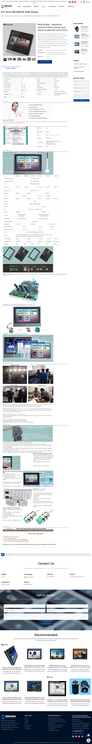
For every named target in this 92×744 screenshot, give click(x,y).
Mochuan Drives (27, 6)
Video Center (71, 6)
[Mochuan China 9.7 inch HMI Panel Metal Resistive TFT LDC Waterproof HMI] (11, 655)
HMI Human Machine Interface (16, 15)
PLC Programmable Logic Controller (79, 67)
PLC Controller (42, 489)
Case (43, 6)
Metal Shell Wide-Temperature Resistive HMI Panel (34, 15)
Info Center (61, 6)
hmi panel (37, 190)
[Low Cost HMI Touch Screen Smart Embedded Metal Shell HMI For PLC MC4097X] (11, 686)
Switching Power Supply (79, 71)
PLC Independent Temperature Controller (57, 721)
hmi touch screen (25, 74)
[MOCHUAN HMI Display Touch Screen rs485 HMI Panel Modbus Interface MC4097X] (34, 686)
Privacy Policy (28, 728)
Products (36, 6)
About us (26, 719)
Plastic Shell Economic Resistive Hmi (56, 725)
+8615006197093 (29, 577)
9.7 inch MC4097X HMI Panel (52, 15)
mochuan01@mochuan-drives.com (77, 576)
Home (19, 6)
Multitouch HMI (51, 723)
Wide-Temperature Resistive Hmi (55, 726)
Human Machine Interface (53, 135)
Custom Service (52, 6)
